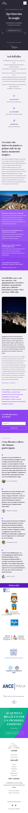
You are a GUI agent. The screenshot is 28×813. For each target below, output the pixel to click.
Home (14, 764)
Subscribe (14, 428)
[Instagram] (15, 805)
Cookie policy (14, 757)
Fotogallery (14, 769)
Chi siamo (14, 766)
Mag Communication (14, 793)
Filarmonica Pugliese (14, 790)
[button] (3, 33)
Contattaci (14, 775)
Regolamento (14, 773)
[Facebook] (12, 805)
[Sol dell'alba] (4, 3)
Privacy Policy (14, 755)
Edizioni (14, 771)
